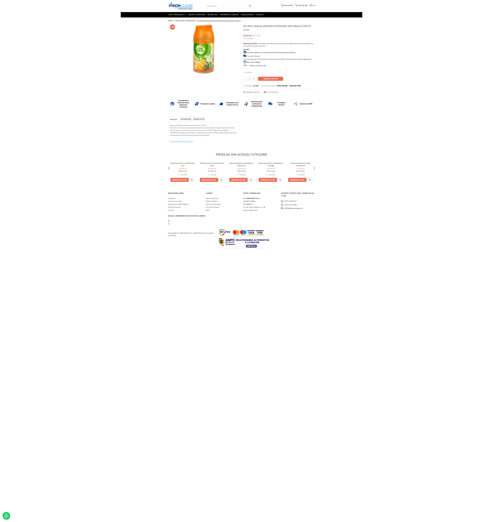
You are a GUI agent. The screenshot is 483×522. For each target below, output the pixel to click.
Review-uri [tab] (199, 119)
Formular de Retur (212, 207)
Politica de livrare (174, 207)
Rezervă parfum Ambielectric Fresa (212, 164)
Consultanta (247, 14)
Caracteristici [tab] (186, 119)
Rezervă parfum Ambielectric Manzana (241, 164)
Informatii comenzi (229, 14)
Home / (171, 20)
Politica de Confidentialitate (178, 204)
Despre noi (213, 14)
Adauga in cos (271, 78)
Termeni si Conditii (175, 201)
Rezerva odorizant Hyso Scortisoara (300, 164)
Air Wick (246, 30)
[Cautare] (250, 6)
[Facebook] (169, 221)
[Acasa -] (180, 6)
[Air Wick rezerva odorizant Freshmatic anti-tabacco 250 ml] (204, 49)
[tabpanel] (204, 49)
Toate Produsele (176, 14)
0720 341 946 (290, 204)
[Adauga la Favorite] (192, 180)
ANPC (208, 210)
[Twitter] (169, 224)
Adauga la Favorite (252, 92)
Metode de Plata (212, 198)
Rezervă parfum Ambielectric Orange (271, 164)
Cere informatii (272, 92)
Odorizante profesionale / (186, 20)
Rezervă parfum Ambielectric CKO (182, 164)
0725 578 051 (290, 201)
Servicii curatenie (196, 14)
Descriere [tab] (173, 119)
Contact (260, 14)
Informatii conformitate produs (181, 141)
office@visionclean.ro (293, 208)
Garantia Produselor (213, 204)
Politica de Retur (212, 201)
